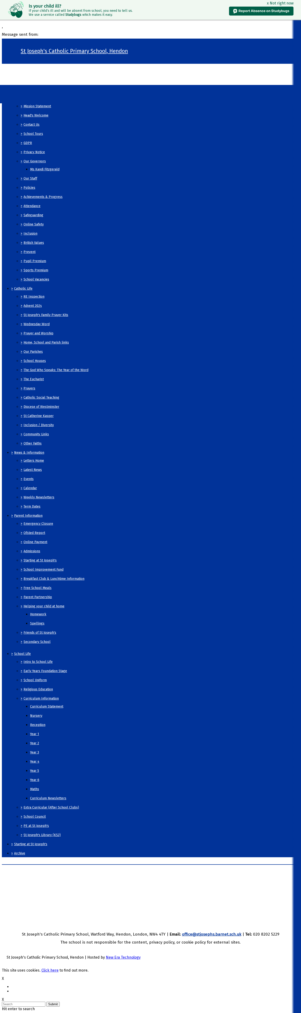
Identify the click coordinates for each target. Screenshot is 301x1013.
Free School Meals (37, 588)
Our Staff (30, 178)
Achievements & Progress (43, 197)
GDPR (28, 143)
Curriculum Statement (46, 707)
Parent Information (28, 516)
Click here (50, 970)
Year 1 (34, 734)
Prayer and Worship (38, 333)
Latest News (33, 470)
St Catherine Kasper (39, 416)
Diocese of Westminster (41, 407)
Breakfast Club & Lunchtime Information (54, 579)
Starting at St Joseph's (40, 560)
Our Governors (35, 161)
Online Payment (35, 542)
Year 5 (34, 771)
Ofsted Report (34, 533)
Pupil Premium (35, 261)
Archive (19, 853)
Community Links (36, 434)
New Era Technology (123, 957)
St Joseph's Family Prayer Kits (46, 315)
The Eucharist (34, 379)
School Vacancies (36, 279)
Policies (29, 188)
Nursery (36, 716)
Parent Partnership (38, 597)
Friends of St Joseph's (40, 633)
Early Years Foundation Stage (45, 671)
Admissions (32, 551)
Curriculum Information (41, 699)
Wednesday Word (37, 324)
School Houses (35, 361)
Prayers (29, 388)
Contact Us (32, 125)
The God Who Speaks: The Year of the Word (56, 370)
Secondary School (37, 642)
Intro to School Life (38, 662)
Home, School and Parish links (46, 342)
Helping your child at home (44, 606)
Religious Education (38, 689)
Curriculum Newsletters (48, 798)
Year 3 (34, 752)
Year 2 (34, 743)
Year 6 (34, 780)
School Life (22, 654)
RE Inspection (34, 297)
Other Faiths (33, 443)
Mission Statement (37, 106)
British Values (34, 243)
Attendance (32, 206)
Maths (34, 789)
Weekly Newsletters (39, 497)
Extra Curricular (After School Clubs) (51, 807)
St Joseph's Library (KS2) (42, 835)
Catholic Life (23, 289)
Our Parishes (33, 352)
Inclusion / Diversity (39, 425)
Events (29, 479)
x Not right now (280, 3)
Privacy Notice (34, 152)
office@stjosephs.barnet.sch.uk (211, 934)
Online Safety (34, 224)
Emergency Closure (38, 524)
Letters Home (34, 461)
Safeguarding (33, 215)
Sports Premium (36, 270)
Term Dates (32, 506)
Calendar (30, 488)
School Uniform (35, 680)
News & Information (29, 453)
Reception (37, 725)
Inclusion (30, 234)
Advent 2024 (33, 306)
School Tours (33, 134)
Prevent (30, 252)
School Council (35, 817)
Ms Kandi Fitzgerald (44, 169)
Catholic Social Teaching (41, 398)
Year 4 (34, 762)
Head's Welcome (36, 115)
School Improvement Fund (43, 570)
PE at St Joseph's (36, 826)
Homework (38, 614)
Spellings (37, 623)
